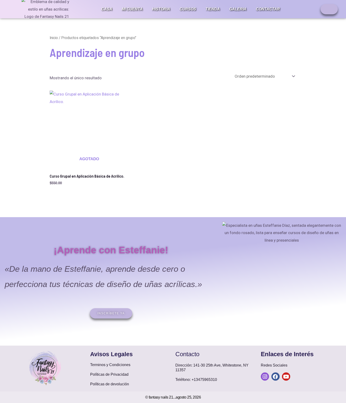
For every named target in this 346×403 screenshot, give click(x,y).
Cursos (188, 9)
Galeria (237, 9)
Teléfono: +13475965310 (196, 380)
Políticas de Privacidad (109, 374)
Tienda (212, 9)
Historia (161, 9)
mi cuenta (132, 9)
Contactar (268, 9)
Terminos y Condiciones (110, 365)
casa (106, 9)
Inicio (54, 38)
